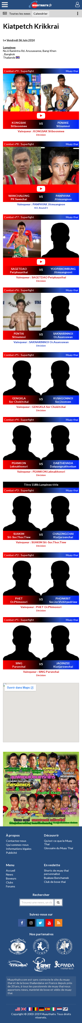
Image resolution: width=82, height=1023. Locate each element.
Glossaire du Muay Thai (58, 848)
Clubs (9, 882)
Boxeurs (11, 878)
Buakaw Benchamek (56, 877)
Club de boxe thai (55, 881)
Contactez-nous (16, 840)
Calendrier (40, 13)
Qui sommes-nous (17, 844)
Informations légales (18, 848)
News (9, 874)
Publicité (11, 852)
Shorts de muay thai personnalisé (56, 872)
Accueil (10, 870)
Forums (10, 886)
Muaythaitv (49, 1014)
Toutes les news (19, 13)
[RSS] (58, 923)
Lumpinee (9, 47)
